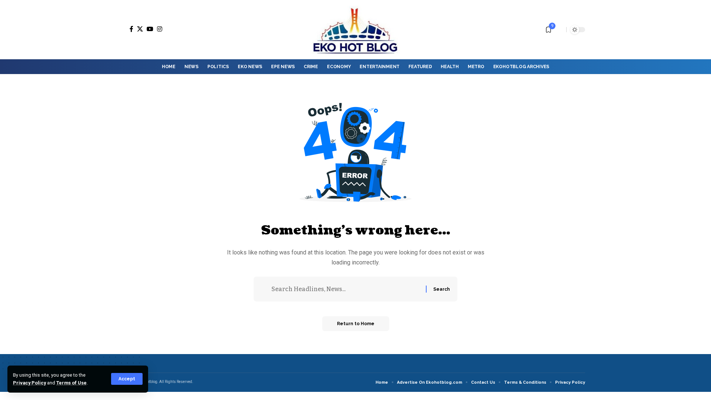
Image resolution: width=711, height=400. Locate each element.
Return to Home (355, 323)
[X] (140, 29)
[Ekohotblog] (355, 30)
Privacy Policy (29, 383)
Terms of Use (71, 383)
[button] (127, 379)
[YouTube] (150, 29)
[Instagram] (159, 29)
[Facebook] (131, 29)
